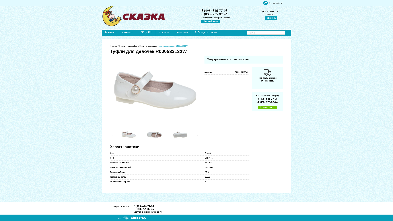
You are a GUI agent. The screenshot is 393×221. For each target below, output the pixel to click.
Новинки (164, 32)
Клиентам (127, 32)
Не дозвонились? (267, 107)
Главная (110, 32)
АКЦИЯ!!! (146, 32)
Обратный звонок (211, 21)
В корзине (272, 11)
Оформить (271, 18)
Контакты (182, 32)
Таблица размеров (206, 32)
